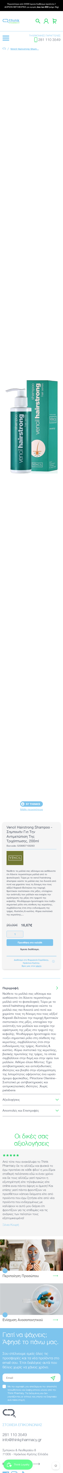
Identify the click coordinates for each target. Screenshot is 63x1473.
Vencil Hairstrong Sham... (24, 48)
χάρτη (38, 966)
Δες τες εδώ (31, 1299)
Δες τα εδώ (31, 1255)
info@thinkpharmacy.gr (22, 1439)
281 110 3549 (49, 40)
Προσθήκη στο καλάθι (30, 942)
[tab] (31, 988)
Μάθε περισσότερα (31, 809)
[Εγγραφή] (53, 1377)
